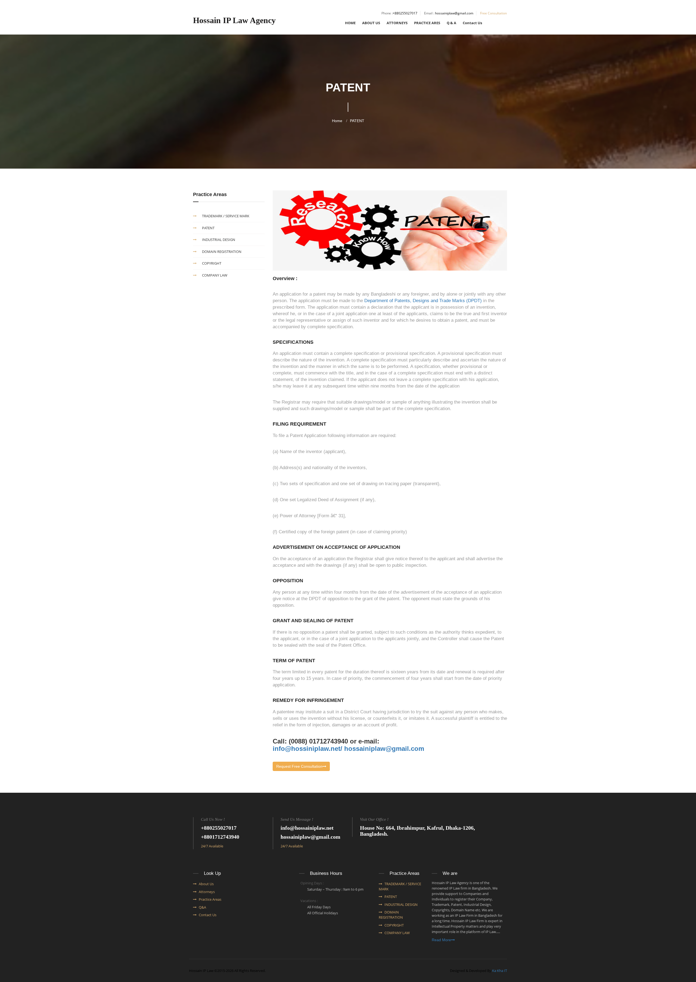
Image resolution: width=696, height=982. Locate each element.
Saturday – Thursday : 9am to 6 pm (335, 889)
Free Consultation (493, 13)
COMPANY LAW (214, 275)
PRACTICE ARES (427, 22)
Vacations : (309, 900)
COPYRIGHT (211, 263)
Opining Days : (312, 883)
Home (337, 121)
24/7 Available (212, 846)
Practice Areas (210, 899)
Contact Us (472, 22)
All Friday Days (319, 906)
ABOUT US (371, 22)
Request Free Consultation (299, 766)
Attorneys (207, 891)
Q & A (451, 22)
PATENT (357, 121)
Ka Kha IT (499, 970)
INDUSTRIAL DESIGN (218, 239)
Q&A (202, 907)
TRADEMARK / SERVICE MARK (225, 215)
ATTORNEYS (397, 22)
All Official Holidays (322, 912)
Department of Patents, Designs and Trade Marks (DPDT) (423, 300)
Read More (441, 940)
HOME (350, 22)
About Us (206, 883)
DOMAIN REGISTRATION (221, 251)
